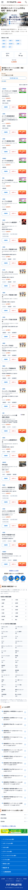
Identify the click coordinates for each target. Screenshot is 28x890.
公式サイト (14, 107)
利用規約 (25, 878)
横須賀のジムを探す (14, 570)
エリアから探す (6, 859)
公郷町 (19, 43)
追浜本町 (11, 43)
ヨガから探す (6, 847)
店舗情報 (6, 107)
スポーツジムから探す (8, 843)
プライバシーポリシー (9, 880)
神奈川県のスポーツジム (13, 5)
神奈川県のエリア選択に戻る (9, 826)
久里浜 (4, 40)
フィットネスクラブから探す (9, 855)
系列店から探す (6, 863)
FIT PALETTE (4, 5)
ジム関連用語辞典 (7, 871)
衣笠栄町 (18, 40)
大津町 (4, 43)
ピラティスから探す (7, 851)
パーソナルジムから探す (8, 839)
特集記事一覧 (6, 867)
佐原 (10, 46)
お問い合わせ (19, 878)
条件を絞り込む (14, 78)
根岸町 (4, 46)
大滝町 (11, 40)
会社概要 (3, 878)
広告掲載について (19, 880)
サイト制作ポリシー (10, 878)
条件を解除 (4, 81)
